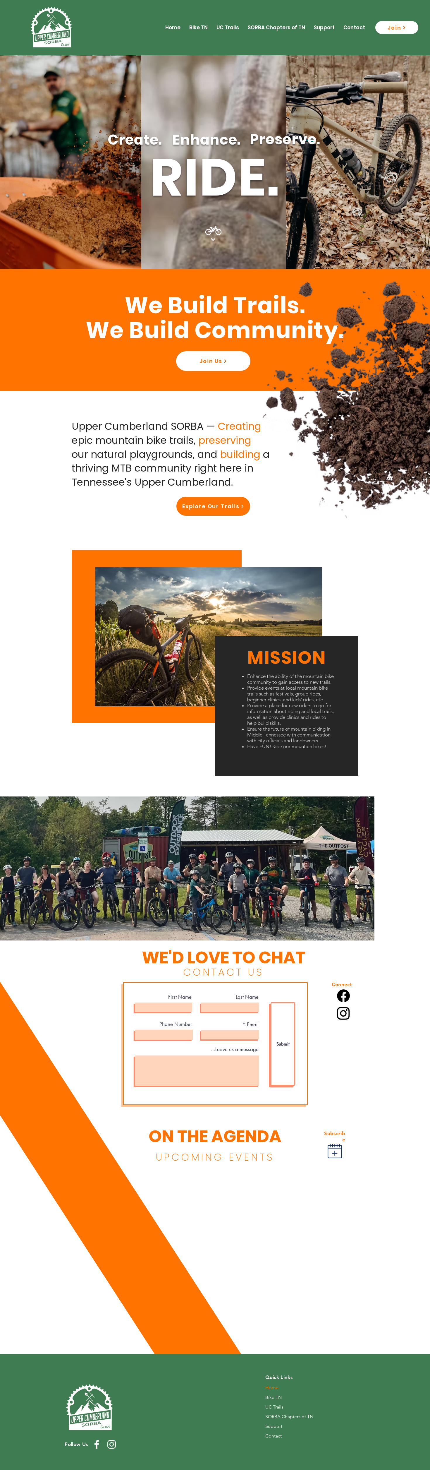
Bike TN (273, 1397)
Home (271, 1387)
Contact (273, 1436)
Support (273, 1426)
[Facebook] (343, 995)
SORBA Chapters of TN (289, 1416)
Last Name (247, 997)
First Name (180, 997)
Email (253, 1024)
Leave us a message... (235, 1049)
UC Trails (274, 1407)
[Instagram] (343, 1013)
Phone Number (175, 1024)
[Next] (213, 239)
